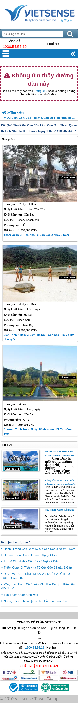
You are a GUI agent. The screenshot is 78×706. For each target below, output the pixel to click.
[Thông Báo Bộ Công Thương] (23, 692)
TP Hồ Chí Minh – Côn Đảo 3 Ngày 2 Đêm (31, 561)
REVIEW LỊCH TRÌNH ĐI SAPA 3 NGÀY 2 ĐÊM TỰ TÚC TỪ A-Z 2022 (59, 455)
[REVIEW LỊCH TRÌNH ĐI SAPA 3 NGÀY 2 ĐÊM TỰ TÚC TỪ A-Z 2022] (20, 460)
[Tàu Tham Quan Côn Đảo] (20, 518)
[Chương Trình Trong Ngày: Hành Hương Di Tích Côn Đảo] (40, 373)
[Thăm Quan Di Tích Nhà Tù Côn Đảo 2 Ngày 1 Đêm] (40, 173)
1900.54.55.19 (15, 46)
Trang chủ (40, 91)
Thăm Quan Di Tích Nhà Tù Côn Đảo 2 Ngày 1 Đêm (36, 234)
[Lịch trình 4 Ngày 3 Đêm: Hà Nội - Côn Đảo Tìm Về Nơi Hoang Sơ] (40, 273)
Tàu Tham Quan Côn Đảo (59, 509)
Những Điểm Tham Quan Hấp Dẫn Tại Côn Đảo (35, 601)
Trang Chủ (39, 13)
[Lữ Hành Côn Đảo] (4, 112)
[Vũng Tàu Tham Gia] (20, 489)
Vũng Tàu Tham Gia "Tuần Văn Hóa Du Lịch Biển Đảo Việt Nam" (60, 484)
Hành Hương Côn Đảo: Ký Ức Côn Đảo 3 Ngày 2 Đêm (39, 548)
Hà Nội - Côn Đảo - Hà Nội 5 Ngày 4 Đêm (31, 555)
